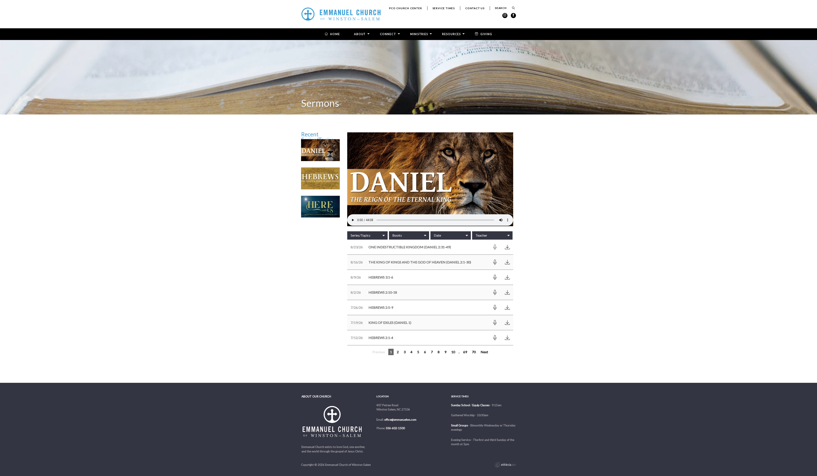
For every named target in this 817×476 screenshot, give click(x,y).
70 (474, 352)
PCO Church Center (405, 8)
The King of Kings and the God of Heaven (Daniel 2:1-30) (420, 262)
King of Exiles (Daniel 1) (390, 322)
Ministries (419, 34)
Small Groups (459, 425)
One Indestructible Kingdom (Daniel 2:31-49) (410, 247)
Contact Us (475, 8)
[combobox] (367, 235)
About (360, 34)
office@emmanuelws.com (400, 419)
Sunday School (460, 405)
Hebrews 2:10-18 (383, 292)
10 (453, 352)
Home (335, 34)
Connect (388, 34)
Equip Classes (481, 405)
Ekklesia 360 (505, 465)
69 (465, 352)
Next (484, 352)
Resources (451, 34)
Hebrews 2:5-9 (381, 307)
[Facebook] (513, 15)
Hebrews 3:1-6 (381, 277)
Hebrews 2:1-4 (381, 338)
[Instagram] (504, 15)
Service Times (444, 8)
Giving (486, 34)
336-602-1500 (395, 428)
